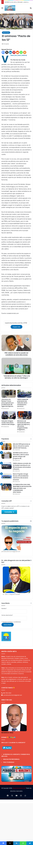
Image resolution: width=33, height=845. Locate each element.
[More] (24, 52)
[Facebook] (3, 52)
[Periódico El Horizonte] (10, 8)
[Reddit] (17, 52)
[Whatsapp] (21, 52)
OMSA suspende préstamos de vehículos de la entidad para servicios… (22, 402)
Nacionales (6, 32)
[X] (6, 52)
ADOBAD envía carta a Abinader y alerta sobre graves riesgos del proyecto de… (21, 455)
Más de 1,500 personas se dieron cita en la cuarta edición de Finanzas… (21, 446)
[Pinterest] (14, 52)
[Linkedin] (10, 52)
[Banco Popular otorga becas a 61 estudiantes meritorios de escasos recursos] (6, 476)
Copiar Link (16, 327)
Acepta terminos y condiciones (12, 622)
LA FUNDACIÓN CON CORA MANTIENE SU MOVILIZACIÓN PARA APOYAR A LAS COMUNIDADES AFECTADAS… (22, 488)
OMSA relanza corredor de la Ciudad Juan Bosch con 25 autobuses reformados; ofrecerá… (22, 466)
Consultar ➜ (9, 512)
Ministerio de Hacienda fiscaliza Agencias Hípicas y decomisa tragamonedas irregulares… (23, 425)
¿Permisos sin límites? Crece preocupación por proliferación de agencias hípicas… (7, 402)
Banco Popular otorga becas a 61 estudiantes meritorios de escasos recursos (20, 477)
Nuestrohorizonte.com (19, 788)
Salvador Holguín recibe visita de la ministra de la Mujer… (8, 422)
